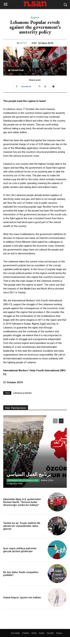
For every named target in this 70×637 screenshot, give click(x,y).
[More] (53, 86)
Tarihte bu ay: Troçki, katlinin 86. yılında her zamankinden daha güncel (22, 526)
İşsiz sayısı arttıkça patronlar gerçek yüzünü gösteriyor (20, 550)
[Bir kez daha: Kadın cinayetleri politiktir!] (57, 573)
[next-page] (61, 420)
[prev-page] (55, 420)
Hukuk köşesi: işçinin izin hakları (22, 597)
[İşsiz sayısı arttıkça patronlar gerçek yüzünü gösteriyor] (57, 549)
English (35, 17)
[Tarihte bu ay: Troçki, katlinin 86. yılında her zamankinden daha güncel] (57, 525)
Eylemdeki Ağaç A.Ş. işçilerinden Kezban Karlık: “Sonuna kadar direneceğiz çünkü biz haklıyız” (22, 502)
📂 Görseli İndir (16, 70)
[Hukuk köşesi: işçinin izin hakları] (57, 597)
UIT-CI (23, 43)
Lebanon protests (22, 393)
